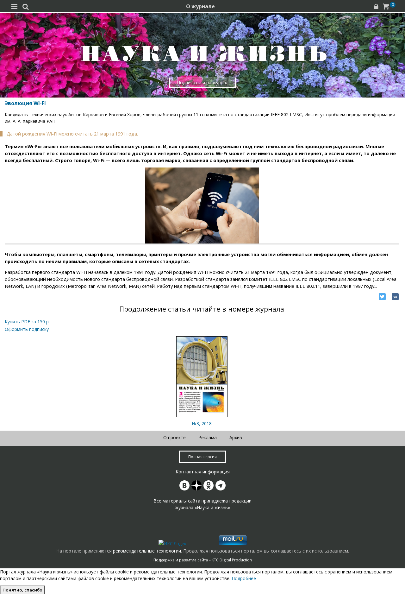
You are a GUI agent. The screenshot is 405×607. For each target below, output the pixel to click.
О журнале (200, 6)
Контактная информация (203, 472)
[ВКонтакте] (395, 296)
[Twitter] (382, 296)
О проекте (174, 437)
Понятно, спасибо (22, 590)
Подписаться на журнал (202, 82)
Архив (235, 437)
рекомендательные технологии (147, 551)
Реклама (207, 437)
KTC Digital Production (232, 560)
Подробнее (244, 578)
